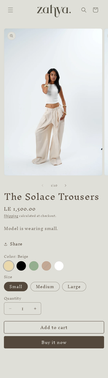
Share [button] (16, 244)
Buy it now (54, 342)
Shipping (11, 215)
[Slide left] (42, 185)
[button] (10, 10)
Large (74, 286)
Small (15, 286)
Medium (45, 286)
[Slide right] (65, 185)
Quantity (12, 298)
